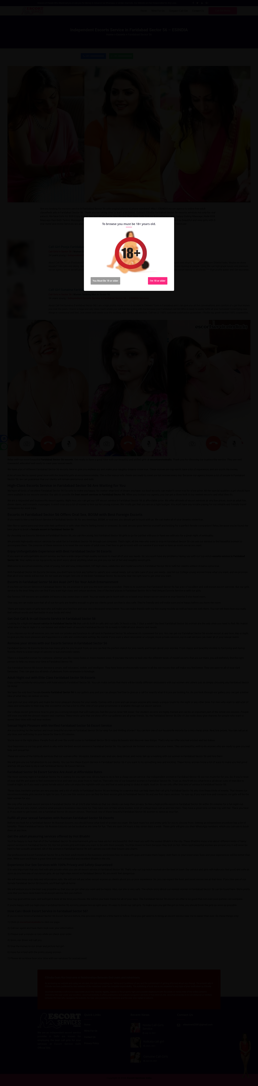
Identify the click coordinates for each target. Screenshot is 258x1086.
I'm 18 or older (157, 280)
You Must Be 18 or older (105, 280)
